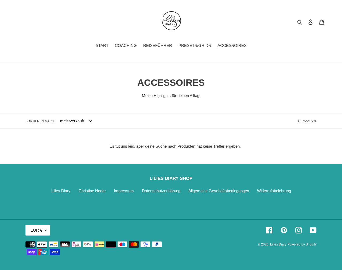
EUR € (36, 230)
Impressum (124, 190)
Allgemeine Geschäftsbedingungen (218, 190)
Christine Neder (92, 190)
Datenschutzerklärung (161, 190)
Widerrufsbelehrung (274, 190)
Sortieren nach (39, 121)
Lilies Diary (61, 190)
